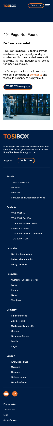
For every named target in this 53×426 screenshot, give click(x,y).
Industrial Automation (22, 259)
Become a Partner (20, 336)
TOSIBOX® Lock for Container (26, 234)
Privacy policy (9, 404)
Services (15, 372)
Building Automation (21, 254)
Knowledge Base (19, 362)
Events (14, 290)
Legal (14, 346)
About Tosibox (18, 321)
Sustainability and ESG (22, 326)
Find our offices (19, 316)
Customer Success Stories (24, 280)
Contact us (36, 6)
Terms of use (9, 410)
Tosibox (9, 6)
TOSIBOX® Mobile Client (24, 223)
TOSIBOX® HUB (19, 239)
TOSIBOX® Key (19, 213)
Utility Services (19, 264)
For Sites (15, 193)
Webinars (16, 300)
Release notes (18, 377)
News (14, 285)
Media (14, 341)
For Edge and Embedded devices (28, 198)
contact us (36, 75)
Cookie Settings (10, 420)
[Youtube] (6, 393)
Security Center (19, 382)
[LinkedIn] (15, 393)
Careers (15, 331)
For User (15, 188)
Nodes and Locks (20, 229)
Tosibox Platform (20, 182)
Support (7, 160)
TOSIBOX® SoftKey (21, 218)
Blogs (14, 295)
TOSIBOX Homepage (18, 87)
